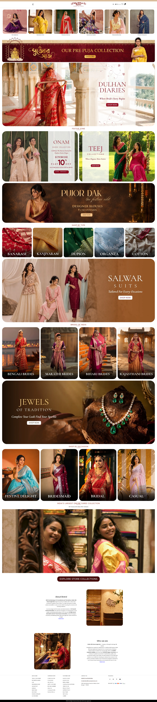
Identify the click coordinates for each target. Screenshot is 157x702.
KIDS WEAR (34, 692)
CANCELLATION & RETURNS (68, 684)
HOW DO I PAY (66, 680)
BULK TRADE (65, 692)
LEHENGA (34, 688)
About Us (50, 688)
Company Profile (51, 690)
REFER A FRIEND (66, 682)
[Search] (117, 4)
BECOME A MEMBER (52, 686)
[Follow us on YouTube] (120, 679)
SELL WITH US (50, 682)
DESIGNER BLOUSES (36, 684)
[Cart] (124, 4)
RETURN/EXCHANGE (36, 680)
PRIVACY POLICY (66, 688)
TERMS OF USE (66, 686)
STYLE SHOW (50, 680)
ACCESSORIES (35, 696)
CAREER (64, 696)
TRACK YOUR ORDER (36, 678)
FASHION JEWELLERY (36, 694)
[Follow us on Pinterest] (116, 679)
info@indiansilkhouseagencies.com (89, 681)
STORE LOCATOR (51, 678)
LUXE (33, 682)
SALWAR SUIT (35, 686)
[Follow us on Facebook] (110, 679)
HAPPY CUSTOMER (52, 684)
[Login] (120, 4)
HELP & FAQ (65, 694)
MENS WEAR (34, 690)
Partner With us (51, 692)
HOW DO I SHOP (66, 678)
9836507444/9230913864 (87, 678)
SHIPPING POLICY (66, 690)
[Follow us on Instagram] (113, 679)
